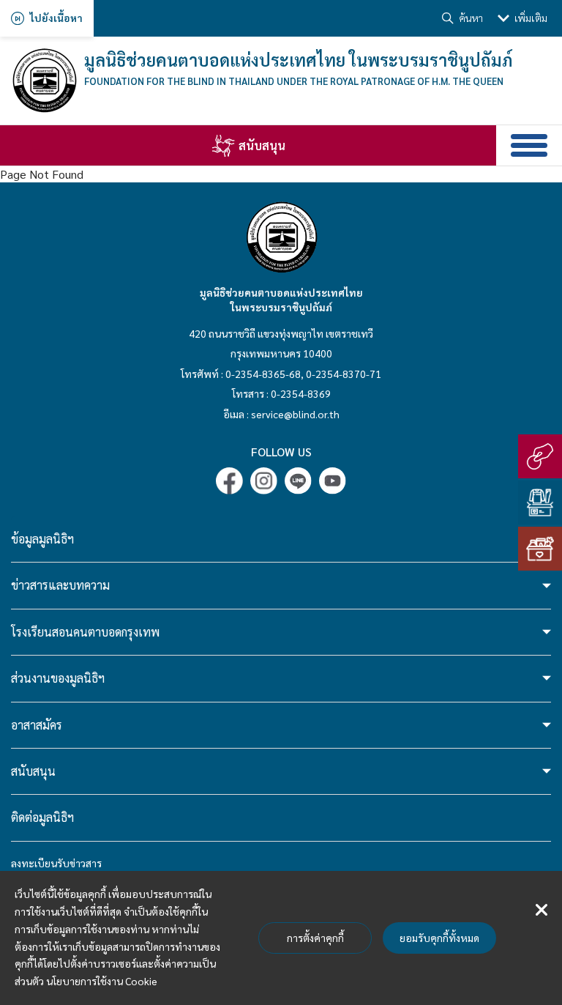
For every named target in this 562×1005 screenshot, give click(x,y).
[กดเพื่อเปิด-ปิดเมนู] (529, 145)
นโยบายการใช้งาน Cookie (101, 980)
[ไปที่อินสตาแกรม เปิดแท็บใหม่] (263, 480)
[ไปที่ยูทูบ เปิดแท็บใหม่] (332, 480)
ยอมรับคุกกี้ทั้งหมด (439, 937)
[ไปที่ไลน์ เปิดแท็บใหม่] (298, 480)
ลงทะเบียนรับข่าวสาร (56, 862)
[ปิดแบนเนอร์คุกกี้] (541, 910)
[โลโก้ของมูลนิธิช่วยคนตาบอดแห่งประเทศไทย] (44, 81)
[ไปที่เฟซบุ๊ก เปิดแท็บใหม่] (229, 480)
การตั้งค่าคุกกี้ (315, 937)
